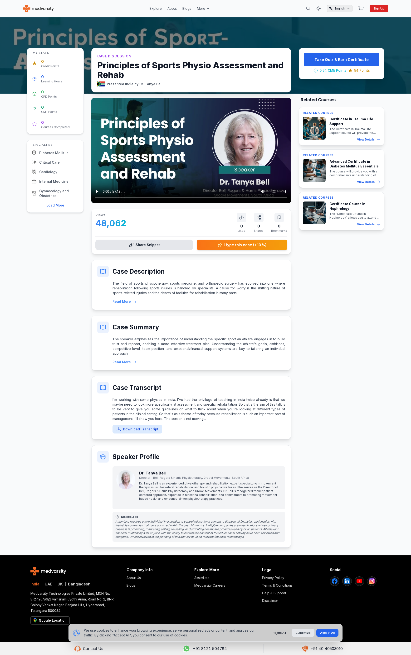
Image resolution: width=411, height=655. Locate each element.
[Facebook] (334, 581)
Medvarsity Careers (209, 585)
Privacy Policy (273, 578)
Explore (156, 8)
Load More (55, 205)
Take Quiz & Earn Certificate (341, 59)
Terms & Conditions (277, 585)
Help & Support (274, 593)
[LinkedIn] (347, 581)
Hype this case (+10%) (245, 244)
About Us (134, 578)
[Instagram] (372, 581)
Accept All (327, 633)
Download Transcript (140, 429)
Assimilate (202, 578)
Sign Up (378, 8)
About (172, 8)
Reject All (279, 633)
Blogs (186, 8)
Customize (303, 633)
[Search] (308, 8)
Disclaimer (270, 601)
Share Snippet (148, 245)
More (201, 8)
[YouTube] (359, 581)
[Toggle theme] (318, 8)
